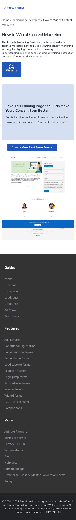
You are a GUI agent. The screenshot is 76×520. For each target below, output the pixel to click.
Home (5, 20)
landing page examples (26, 20)
